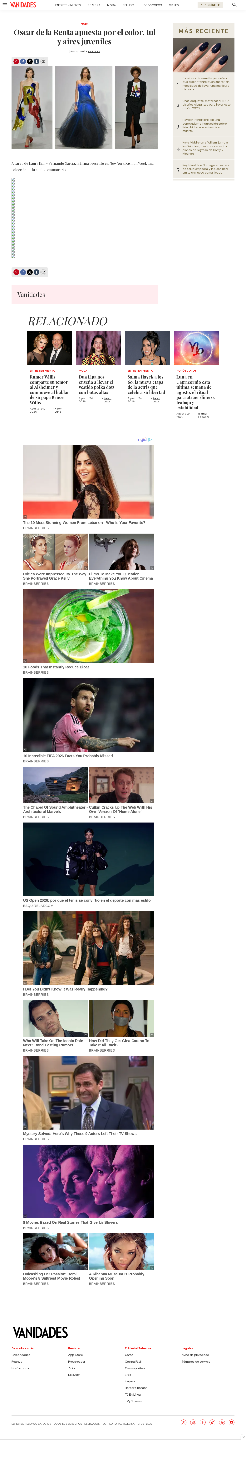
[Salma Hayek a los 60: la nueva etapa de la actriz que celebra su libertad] (147, 348)
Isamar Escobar (203, 415)
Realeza (94, 5)
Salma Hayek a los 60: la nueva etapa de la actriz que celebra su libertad (146, 384)
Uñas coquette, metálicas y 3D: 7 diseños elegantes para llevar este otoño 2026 (207, 104)
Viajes (174, 5)
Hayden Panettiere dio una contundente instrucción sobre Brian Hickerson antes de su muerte (205, 125)
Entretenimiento (68, 5)
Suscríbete (210, 5)
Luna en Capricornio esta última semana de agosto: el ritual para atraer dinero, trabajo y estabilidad (195, 392)
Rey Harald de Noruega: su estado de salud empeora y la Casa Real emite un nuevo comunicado (206, 169)
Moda (111, 5)
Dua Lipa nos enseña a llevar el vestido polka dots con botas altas (97, 384)
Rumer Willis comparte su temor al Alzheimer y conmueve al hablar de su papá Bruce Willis (49, 389)
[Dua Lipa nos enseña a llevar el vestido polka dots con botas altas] (98, 348)
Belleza (129, 5)
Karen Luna (58, 410)
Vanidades (94, 51)
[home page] (23, 5)
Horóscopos (152, 5)
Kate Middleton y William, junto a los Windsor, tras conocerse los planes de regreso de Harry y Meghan (205, 148)
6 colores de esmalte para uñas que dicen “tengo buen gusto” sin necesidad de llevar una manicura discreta (206, 83)
